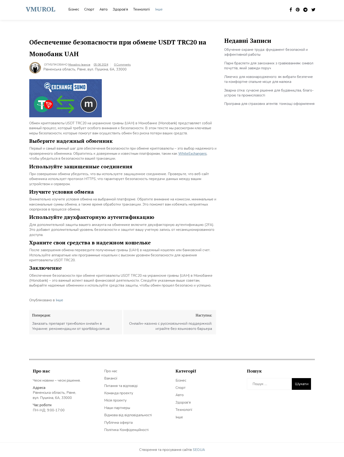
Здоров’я (120, 9)
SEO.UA (199, 449)
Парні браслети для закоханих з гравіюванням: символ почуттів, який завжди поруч (268, 65)
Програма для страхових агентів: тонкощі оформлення (269, 103)
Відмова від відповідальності (128, 415)
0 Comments (122, 64)
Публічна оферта (118, 422)
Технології (141, 9)
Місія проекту (115, 400)
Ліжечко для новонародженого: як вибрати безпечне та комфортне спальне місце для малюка (268, 79)
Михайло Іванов (79, 64)
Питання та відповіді (121, 385)
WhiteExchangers (192, 153)
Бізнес (73, 9)
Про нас (110, 371)
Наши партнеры (117, 407)
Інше (159, 9)
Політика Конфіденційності (126, 430)
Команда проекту (118, 393)
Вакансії (110, 378)
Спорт (89, 9)
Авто (103, 9)
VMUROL (40, 9)
